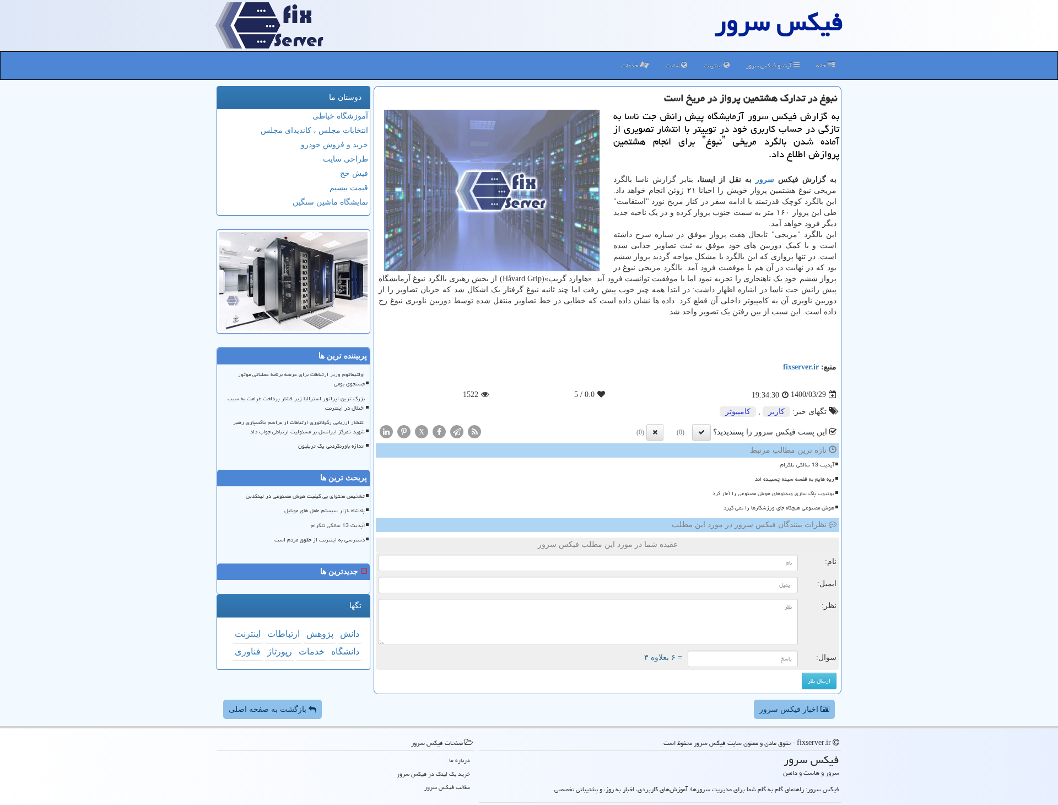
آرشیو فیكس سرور (770, 65)
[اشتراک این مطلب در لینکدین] (386, 431)
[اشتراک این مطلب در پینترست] (404, 431)
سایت (673, 65)
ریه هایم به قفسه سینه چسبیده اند (794, 479)
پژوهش (319, 633)
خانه (822, 65)
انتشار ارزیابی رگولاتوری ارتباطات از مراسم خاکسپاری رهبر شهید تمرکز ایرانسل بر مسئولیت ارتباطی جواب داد (299, 427)
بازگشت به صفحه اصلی (269, 709)
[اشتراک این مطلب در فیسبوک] (439, 431)
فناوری (248, 651)
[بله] (701, 432)
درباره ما (459, 760)
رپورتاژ (279, 651)
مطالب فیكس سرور (447, 787)
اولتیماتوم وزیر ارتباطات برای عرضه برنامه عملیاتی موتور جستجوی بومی (301, 379)
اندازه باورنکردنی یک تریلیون (331, 446)
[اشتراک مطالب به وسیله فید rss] (474, 431)
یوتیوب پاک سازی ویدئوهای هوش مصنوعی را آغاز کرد (773, 493)
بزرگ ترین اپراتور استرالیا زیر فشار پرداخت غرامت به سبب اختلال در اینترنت (296, 403)
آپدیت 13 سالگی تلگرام (807, 464)
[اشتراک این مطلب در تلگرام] (457, 431)
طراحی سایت (345, 159)
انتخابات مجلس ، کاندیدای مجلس (314, 130)
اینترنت (714, 65)
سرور (764, 179)
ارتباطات (283, 633)
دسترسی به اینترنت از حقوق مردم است (319, 539)
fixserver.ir (801, 367)
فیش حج (354, 173)
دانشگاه (345, 651)
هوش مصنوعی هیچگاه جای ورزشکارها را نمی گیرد (779, 507)
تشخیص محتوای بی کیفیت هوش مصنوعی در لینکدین (305, 496)
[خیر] (654, 432)
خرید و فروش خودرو (334, 145)
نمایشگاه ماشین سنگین (330, 202)
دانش (349, 633)
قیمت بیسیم (349, 188)
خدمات (631, 65)
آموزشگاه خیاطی (340, 116)
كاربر (776, 411)
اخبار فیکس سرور (790, 709)
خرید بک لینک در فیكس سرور (433, 774)
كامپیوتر (738, 411)
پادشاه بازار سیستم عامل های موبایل (324, 510)
